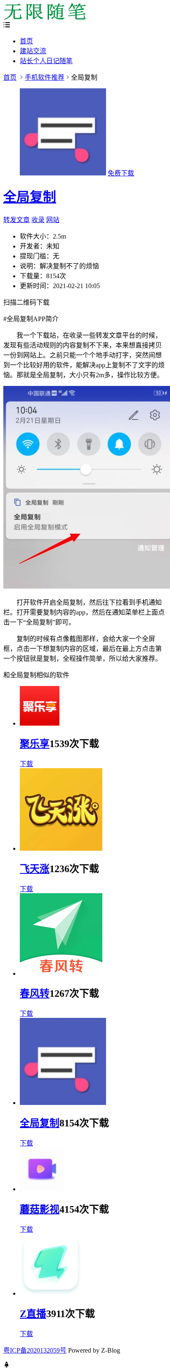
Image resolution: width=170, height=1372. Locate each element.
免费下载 (121, 173)
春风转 (35, 993)
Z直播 (33, 1313)
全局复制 (29, 196)
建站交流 (33, 50)
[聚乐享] (39, 723)
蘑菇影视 (39, 1209)
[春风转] (61, 973)
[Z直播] (51, 1293)
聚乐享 (35, 743)
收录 (38, 219)
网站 (52, 219)
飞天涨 (35, 868)
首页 (26, 41)
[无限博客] (44, 17)
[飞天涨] (61, 848)
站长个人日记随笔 (46, 60)
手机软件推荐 (44, 77)
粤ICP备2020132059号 (34, 1350)
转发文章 (16, 219)
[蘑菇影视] (42, 1188)
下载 (26, 763)
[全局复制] (63, 1102)
